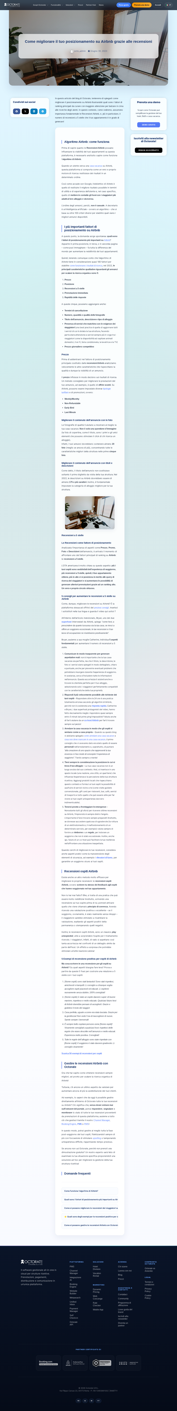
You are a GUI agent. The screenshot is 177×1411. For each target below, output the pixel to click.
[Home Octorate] (12, 5)
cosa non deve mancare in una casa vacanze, (86, 739)
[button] (16, 111)
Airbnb (107, 240)
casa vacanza (96, 166)
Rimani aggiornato (149, 150)
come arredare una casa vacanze (99, 736)
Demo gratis (148, 125)
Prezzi (80, 5)
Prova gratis (124, 5)
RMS (86, 1124)
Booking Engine (69, 1124)
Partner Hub (91, 5)
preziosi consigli (101, 608)
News (101, 5)
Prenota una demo (141, 5)
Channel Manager (101, 1120)
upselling (97, 1138)
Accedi (158, 5)
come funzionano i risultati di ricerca (86, 265)
